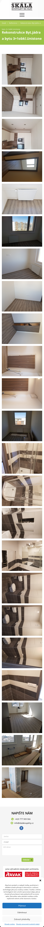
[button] (40, 880)
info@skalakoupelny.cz (23, 823)
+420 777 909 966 (23, 819)
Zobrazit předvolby (22, 919)
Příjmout (22, 905)
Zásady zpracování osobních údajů (27, 924)
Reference (13, 23)
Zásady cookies (10, 924)
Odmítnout (22, 912)
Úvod (4, 23)
